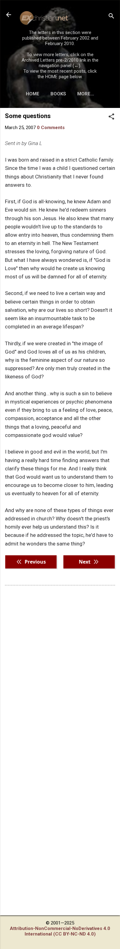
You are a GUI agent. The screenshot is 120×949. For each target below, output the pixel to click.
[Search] (111, 16)
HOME (32, 94)
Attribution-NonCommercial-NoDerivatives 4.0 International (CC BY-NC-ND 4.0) (60, 931)
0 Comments (51, 127)
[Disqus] (60, 668)
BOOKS (58, 94)
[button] (111, 117)
